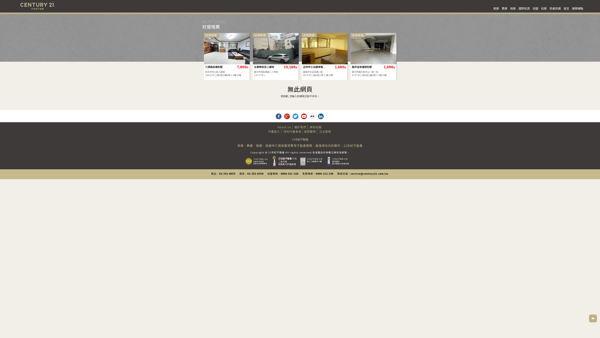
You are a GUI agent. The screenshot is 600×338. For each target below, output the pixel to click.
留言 (566, 8)
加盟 (535, 8)
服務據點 (577, 8)
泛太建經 (325, 131)
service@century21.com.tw (369, 173)
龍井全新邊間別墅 (362, 66)
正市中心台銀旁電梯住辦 (314, 66)
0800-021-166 (289, 173)
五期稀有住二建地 (264, 66)
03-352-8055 (227, 173)
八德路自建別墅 (214, 66)
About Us (284, 127)
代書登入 (274, 131)
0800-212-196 (324, 173)
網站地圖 (316, 127)
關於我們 (300, 127)
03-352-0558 (255, 173)
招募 (544, 8)
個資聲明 (310, 131)
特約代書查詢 (292, 131)
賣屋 (504, 8)
